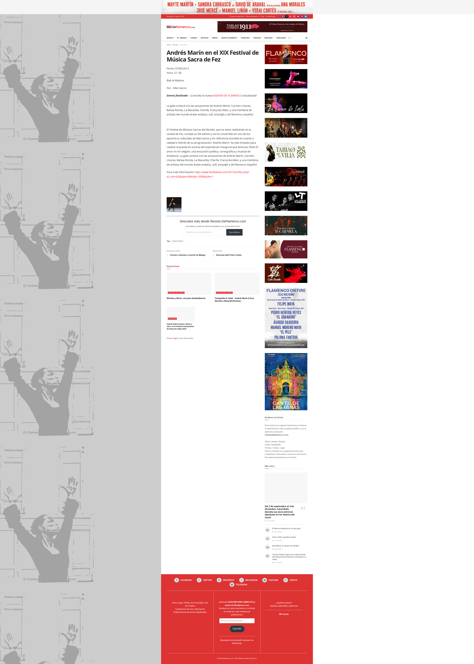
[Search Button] (306, 38)
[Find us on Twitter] (286, 16)
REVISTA (170, 38)
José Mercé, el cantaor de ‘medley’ (285, 546)
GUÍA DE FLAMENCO (229, 38)
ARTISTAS (204, 38)
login (175, 338)
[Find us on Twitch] (302, 16)
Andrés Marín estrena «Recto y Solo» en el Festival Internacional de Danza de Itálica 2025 (180, 326)
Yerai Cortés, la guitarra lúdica (284, 537)
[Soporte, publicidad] (237, 16)
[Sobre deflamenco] (252, 16)
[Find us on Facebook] (282, 16)
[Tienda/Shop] (270, 16)
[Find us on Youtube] (298, 16)
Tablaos (257, 38)
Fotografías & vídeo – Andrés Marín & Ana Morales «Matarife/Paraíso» (234, 299)
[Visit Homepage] (181, 26)
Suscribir (237, 628)
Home (169, 45)
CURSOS (193, 38)
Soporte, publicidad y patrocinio (284, 606)
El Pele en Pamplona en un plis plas (286, 528)
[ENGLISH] (268, 38)
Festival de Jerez (176, 292)
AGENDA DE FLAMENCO (227, 95)
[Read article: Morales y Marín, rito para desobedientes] (189, 284)
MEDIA (214, 38)
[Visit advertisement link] (237, 7)
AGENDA (183, 38)
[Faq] (262, 16)
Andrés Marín (177, 241)
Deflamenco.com (227, 658)
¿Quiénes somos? (284, 603)
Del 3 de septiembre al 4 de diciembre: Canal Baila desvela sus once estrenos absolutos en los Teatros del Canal (280, 512)
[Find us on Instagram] (294, 16)
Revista (175, 45)
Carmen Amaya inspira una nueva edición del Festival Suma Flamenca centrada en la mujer (289, 556)
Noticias (172, 318)
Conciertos (183, 45)
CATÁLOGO (245, 38)
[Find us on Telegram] (305, 16)
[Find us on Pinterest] (290, 16)
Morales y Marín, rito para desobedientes (186, 298)
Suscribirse (234, 232)
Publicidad (281, 38)
